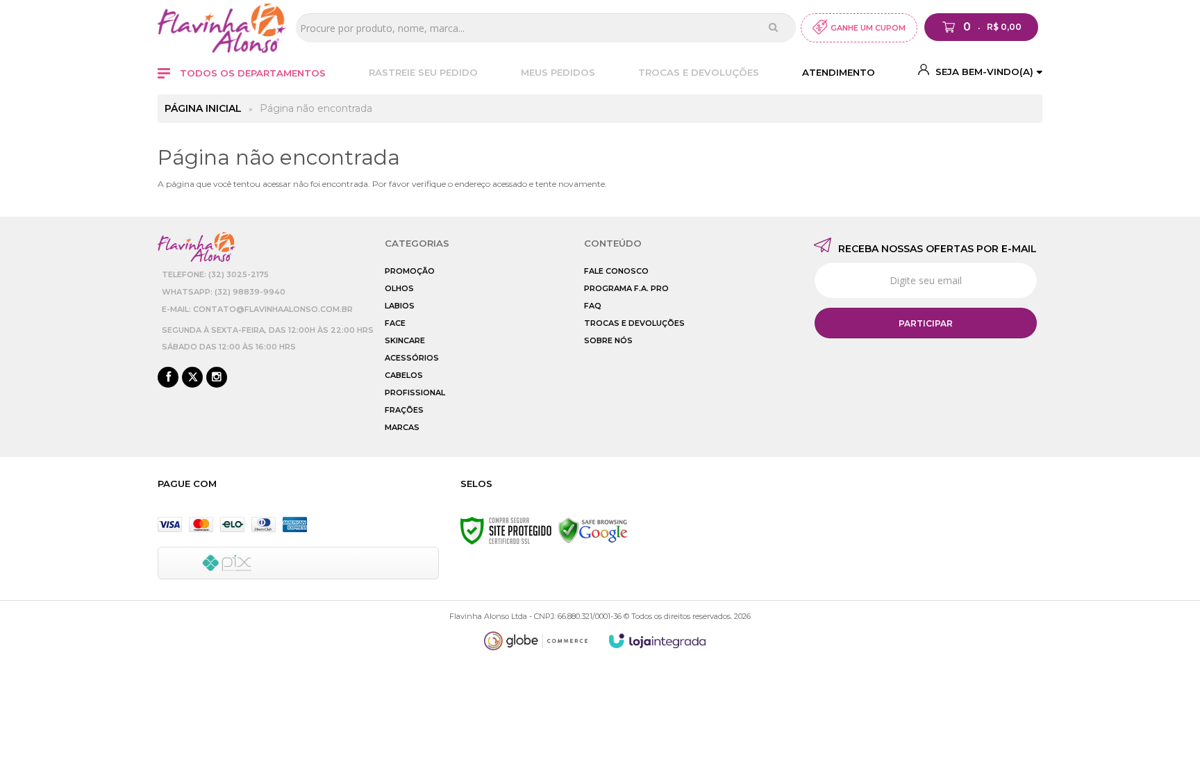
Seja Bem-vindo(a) (983, 71)
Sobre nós (608, 340)
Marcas (402, 427)
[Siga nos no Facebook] (168, 378)
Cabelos (404, 375)
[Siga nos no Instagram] (216, 378)
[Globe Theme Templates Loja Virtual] (536, 640)
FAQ (592, 306)
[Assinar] (926, 323)
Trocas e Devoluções (698, 72)
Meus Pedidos (558, 72)
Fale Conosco (616, 271)
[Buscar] (773, 27)
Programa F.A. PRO (626, 288)
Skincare (405, 340)
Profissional (415, 392)
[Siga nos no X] (192, 378)
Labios (400, 306)
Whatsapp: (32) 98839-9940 (223, 292)
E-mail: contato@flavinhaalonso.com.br (257, 309)
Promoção (410, 271)
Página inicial (203, 108)
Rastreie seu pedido (423, 72)
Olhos (399, 288)
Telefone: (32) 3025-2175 (215, 274)
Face (395, 323)
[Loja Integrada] (657, 641)
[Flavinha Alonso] (222, 28)
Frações (404, 410)
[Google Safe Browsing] (593, 530)
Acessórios (412, 358)
